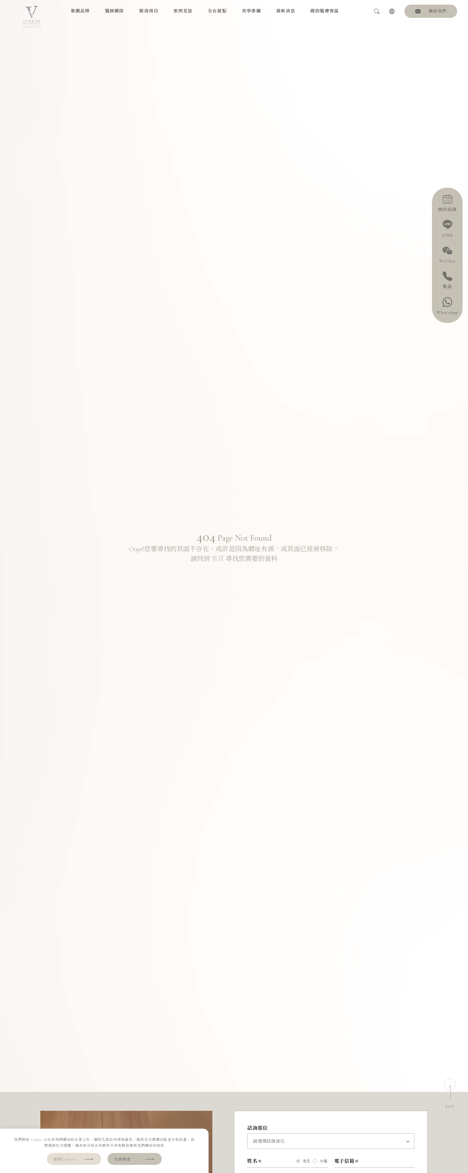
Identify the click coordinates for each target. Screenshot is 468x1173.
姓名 (252, 1161)
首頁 (217, 559)
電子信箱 (344, 1161)
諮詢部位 (257, 1128)
